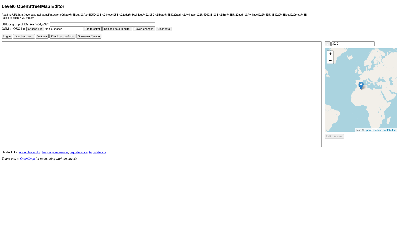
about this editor (29, 152)
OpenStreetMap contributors (380, 130)
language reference (55, 152)
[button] (361, 85)
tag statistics (97, 152)
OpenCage (27, 158)
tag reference (78, 152)
